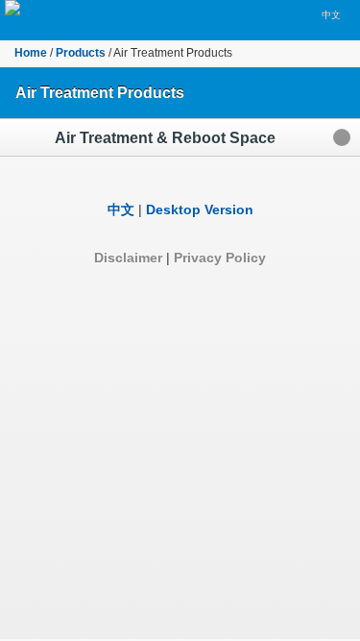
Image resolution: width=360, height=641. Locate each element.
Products (81, 53)
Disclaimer (128, 257)
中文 (331, 15)
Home (30, 53)
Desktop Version (199, 209)
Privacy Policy (220, 257)
